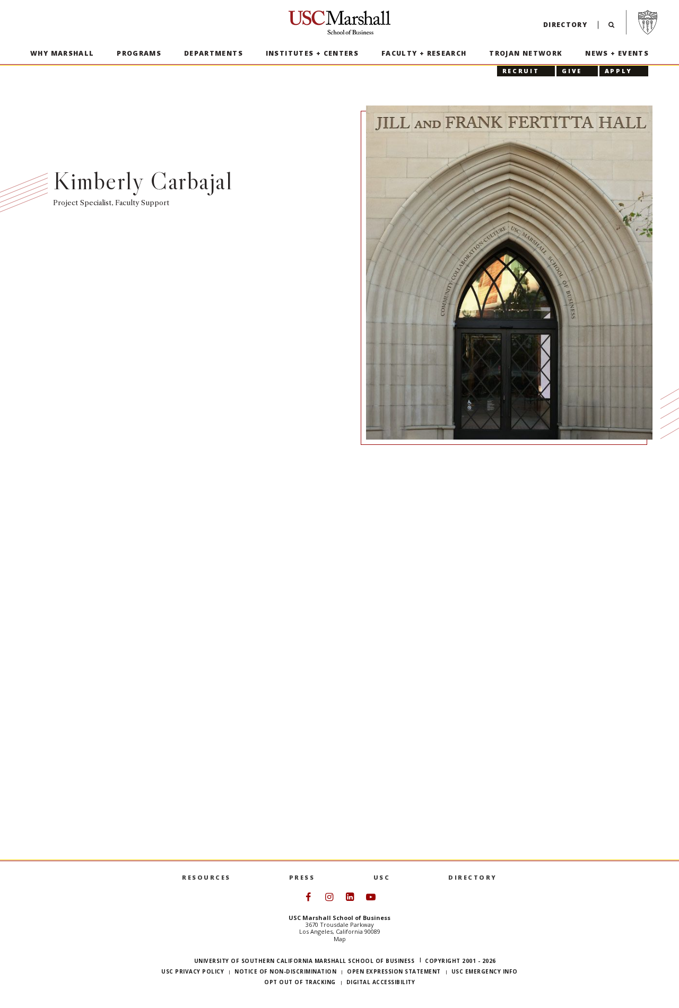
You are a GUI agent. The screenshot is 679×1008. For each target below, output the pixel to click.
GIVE (572, 71)
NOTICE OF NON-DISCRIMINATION (285, 971)
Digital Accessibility (380, 982)
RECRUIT (520, 71)
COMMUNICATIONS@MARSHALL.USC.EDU (508, 534)
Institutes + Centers (312, 53)
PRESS (302, 877)
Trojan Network (525, 53)
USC (381, 877)
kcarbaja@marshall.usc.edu (438, 509)
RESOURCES (206, 877)
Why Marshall (62, 53)
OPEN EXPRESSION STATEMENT (394, 971)
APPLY (618, 71)
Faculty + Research (424, 53)
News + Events (617, 53)
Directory (565, 24)
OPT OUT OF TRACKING (300, 982)
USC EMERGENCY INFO (484, 971)
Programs (139, 53)
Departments (213, 53)
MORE (91, 838)
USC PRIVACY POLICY (192, 971)
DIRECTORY (472, 877)
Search (611, 27)
